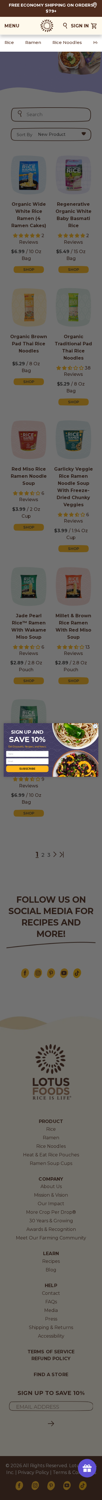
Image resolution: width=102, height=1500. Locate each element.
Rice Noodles (67, 42)
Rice (9, 42)
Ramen (33, 42)
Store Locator (95, 5)
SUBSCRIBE (27, 769)
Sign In (80, 26)
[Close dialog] (95, 726)
